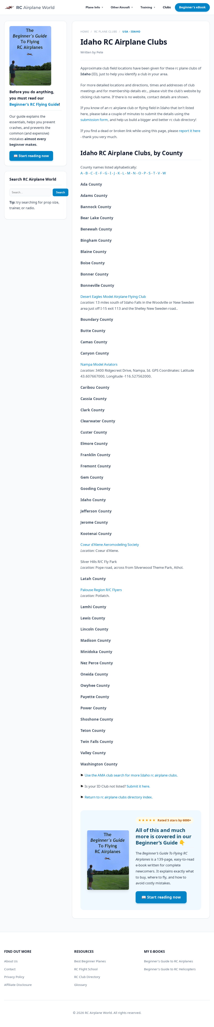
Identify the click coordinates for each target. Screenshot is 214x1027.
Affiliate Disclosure (18, 985)
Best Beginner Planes (90, 961)
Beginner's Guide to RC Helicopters (170, 969)
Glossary (80, 985)
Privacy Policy (14, 977)
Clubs (167, 7)
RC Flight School (86, 969)
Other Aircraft (122, 7)
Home (84, 31)
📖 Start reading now (161, 897)
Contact (9, 969)
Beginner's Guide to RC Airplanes (168, 961)
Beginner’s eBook (192, 7)
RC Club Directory (87, 977)
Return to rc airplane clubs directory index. (119, 797)
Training (147, 7)
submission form (94, 119)
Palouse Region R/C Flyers (101, 589)
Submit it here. (138, 786)
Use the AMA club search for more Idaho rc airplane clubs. (131, 775)
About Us (11, 961)
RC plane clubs (105, 31)
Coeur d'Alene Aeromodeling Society (109, 544)
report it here (189, 130)
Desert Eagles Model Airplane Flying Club (113, 296)
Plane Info (94, 7)
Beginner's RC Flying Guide (34, 104)
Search (60, 192)
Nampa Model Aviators (98, 364)
